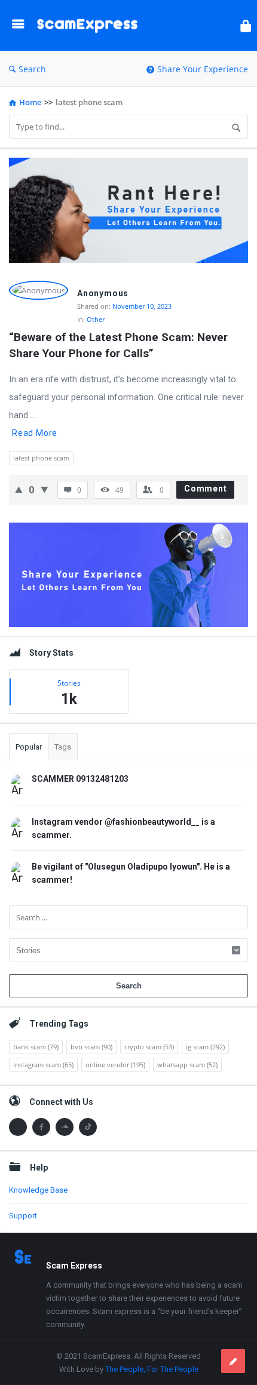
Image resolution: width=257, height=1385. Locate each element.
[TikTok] (88, 1127)
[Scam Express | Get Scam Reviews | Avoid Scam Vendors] (90, 25)
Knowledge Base (38, 1190)
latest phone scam (41, 457)
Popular (29, 746)
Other (96, 319)
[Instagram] (18, 1127)
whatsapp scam (187, 1064)
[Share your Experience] (233, 1361)
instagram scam (43, 1064)
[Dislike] (44, 489)
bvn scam (91, 1046)
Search (32, 69)
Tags (62, 746)
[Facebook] (41, 1127)
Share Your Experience (202, 69)
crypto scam (149, 1046)
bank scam (36, 1046)
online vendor (115, 1064)
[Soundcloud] (65, 1127)
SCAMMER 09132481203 (80, 779)
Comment (205, 488)
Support (23, 1215)
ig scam (205, 1046)
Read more (34, 433)
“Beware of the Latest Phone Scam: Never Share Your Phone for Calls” (120, 345)
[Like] (19, 489)
